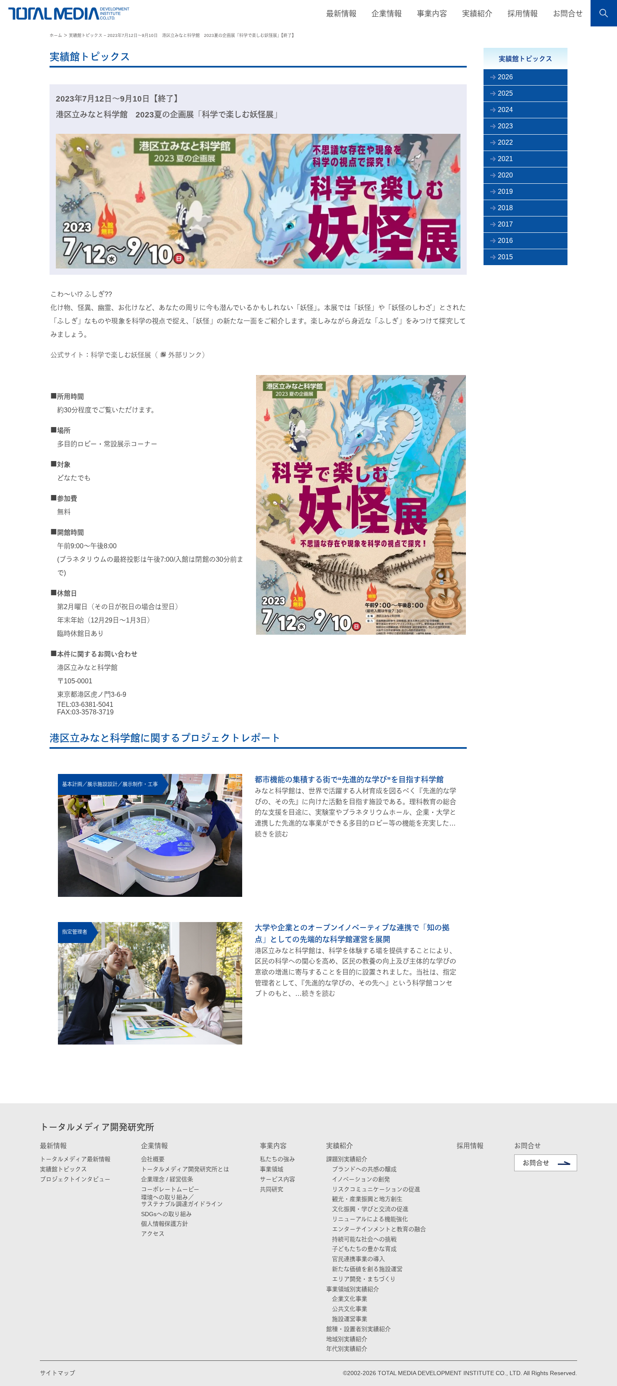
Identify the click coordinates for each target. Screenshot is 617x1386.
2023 (505, 126)
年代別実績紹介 (346, 1348)
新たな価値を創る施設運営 (367, 1269)
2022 (505, 142)
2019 (505, 191)
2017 (505, 224)
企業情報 (154, 1145)
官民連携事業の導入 (358, 1259)
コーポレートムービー (170, 1189)
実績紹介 (339, 1145)
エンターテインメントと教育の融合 (379, 1229)
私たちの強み (277, 1159)
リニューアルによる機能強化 (370, 1219)
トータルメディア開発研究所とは (185, 1169)
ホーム (56, 35)
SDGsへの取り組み (166, 1214)
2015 (505, 257)
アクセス (153, 1233)
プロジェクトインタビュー (75, 1179)
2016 (505, 240)
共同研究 (271, 1189)
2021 (505, 158)
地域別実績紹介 (346, 1339)
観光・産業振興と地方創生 (367, 1199)
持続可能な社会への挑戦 (364, 1239)
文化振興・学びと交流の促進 (370, 1209)
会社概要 (153, 1159)
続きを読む (271, 834)
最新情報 (53, 1145)
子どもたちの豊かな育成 (364, 1248)
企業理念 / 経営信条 (167, 1179)
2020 (505, 175)
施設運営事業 (349, 1319)
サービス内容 (277, 1179)
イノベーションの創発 (361, 1179)
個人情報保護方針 (164, 1223)
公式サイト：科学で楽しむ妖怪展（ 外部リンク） (129, 355)
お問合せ (568, 14)
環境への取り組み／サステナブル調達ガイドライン (182, 1200)
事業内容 (273, 1145)
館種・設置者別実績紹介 (358, 1329)
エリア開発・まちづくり (364, 1279)
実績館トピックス (63, 1169)
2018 (505, 207)
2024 (505, 109)
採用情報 (522, 14)
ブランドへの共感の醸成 (364, 1169)
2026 (505, 77)
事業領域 (271, 1169)
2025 (505, 93)
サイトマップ (57, 1373)
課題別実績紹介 (346, 1159)
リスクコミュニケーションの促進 (376, 1189)
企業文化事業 (349, 1298)
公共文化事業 (349, 1308)
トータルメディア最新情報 (75, 1159)
